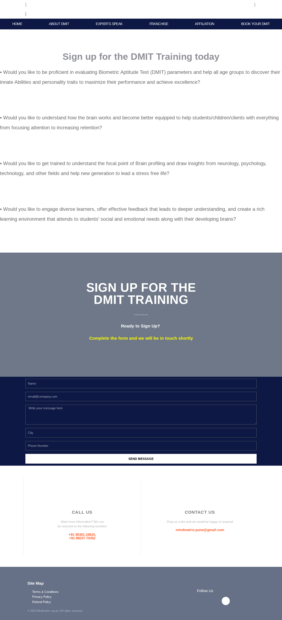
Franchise (158, 24)
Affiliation (204, 24)
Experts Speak (109, 24)
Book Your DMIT (255, 24)
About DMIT (59, 24)
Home (17, 24)
